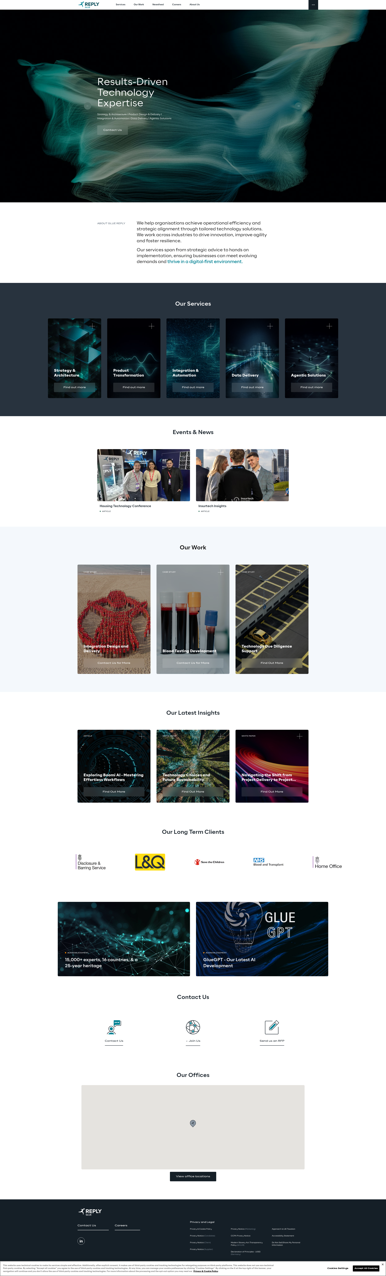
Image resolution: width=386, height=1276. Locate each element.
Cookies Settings (337, 1269)
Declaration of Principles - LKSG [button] (245, 1253)
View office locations (193, 1176)
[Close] (382, 1264)
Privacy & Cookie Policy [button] (201, 1229)
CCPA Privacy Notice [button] (240, 1236)
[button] (112, 130)
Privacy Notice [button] (202, 1236)
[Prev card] (87, 106)
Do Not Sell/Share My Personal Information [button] (286, 1244)
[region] (193, 1268)
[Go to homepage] (92, 5)
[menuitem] (120, 5)
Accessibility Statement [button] (283, 1236)
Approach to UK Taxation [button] (283, 1229)
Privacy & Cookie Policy (205, 1271)
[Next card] (298, 106)
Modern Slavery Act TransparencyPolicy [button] (247, 1244)
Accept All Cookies (366, 1269)
